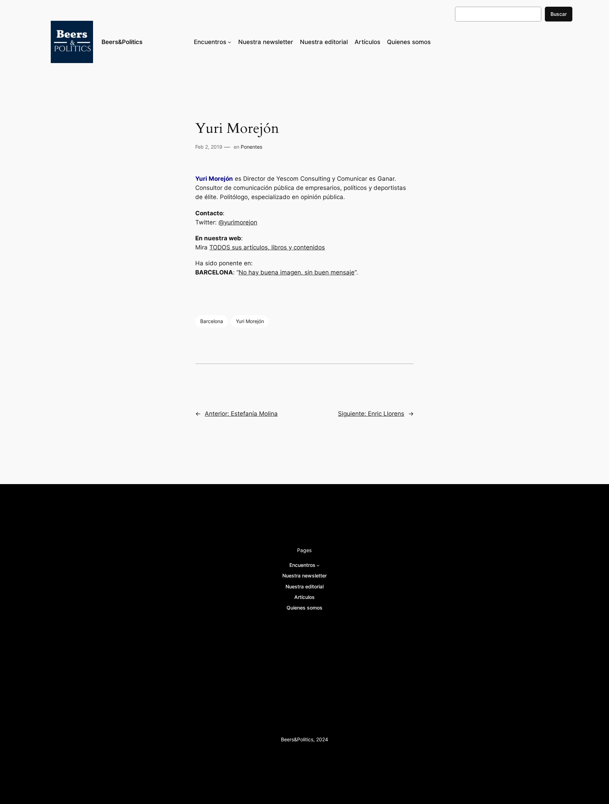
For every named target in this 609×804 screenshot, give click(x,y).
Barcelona (211, 321)
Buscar (558, 14)
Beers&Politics (122, 41)
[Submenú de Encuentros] (229, 42)
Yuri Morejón (250, 321)
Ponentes (251, 147)
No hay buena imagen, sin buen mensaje (297, 272)
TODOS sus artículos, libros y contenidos (267, 247)
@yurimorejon (238, 222)
